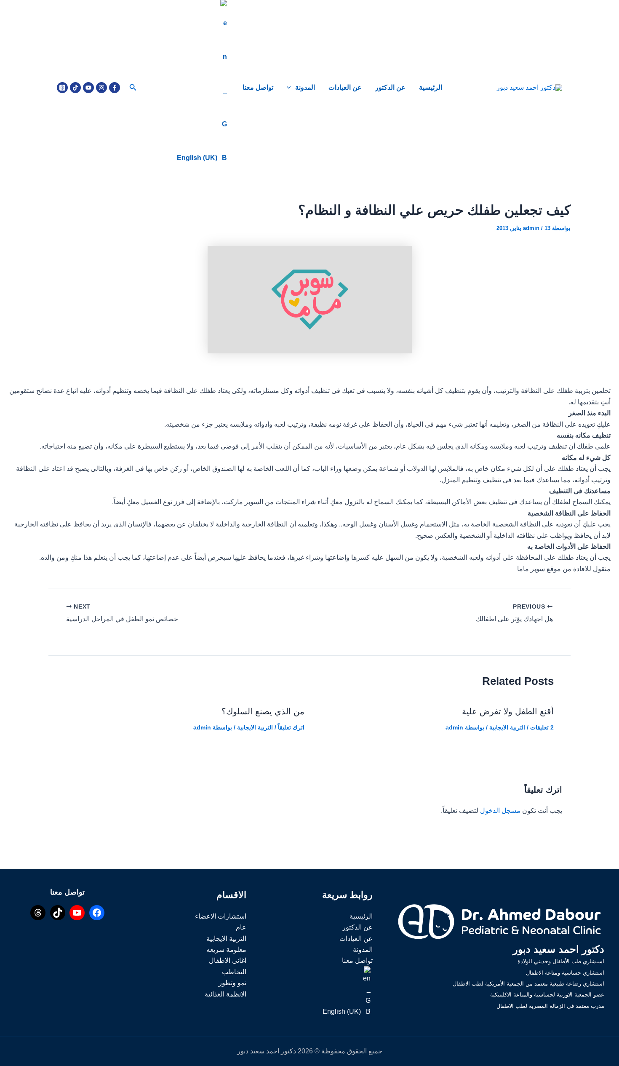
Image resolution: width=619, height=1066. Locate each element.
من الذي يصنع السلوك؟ (262, 711)
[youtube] (88, 87)
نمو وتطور (232, 982)
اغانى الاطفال (227, 960)
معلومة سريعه (226, 949)
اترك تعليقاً (291, 727)
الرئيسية (430, 87)
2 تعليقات (542, 727)
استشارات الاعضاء (220, 916)
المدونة (305, 87)
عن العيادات (345, 87)
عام (241, 927)
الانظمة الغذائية (225, 994)
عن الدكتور (390, 87)
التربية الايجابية (507, 727)
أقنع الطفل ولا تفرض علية (508, 711)
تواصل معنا (258, 87)
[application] (291, 87)
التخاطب (234, 971)
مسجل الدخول (500, 810)
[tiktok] (75, 87)
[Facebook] (114, 87)
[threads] (62, 87)
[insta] (101, 87)
